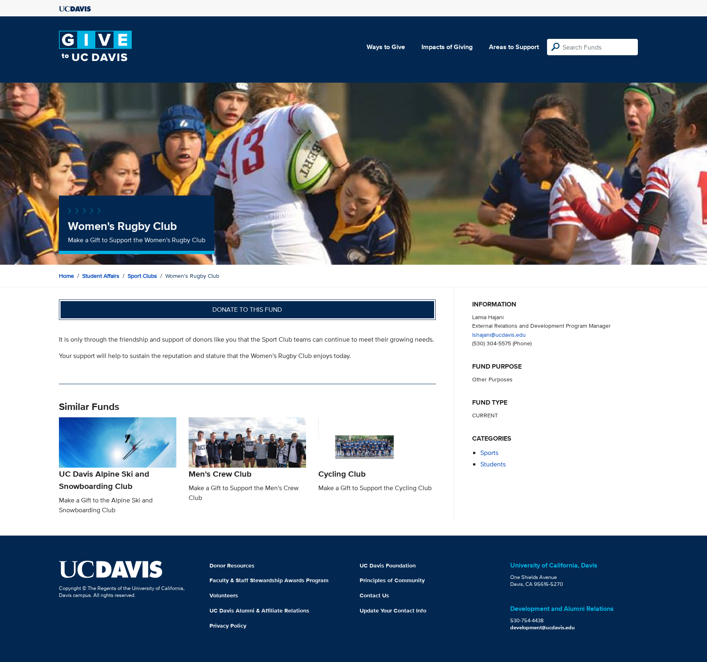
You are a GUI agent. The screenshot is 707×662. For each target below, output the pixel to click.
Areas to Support (514, 47)
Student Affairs (100, 276)
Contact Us (374, 595)
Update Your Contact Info (393, 610)
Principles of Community (392, 580)
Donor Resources (231, 565)
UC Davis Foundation (388, 565)
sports (489, 452)
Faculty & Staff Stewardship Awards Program (269, 580)
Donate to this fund (247, 309)
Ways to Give (386, 47)
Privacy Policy (227, 625)
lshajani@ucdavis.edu (499, 334)
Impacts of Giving (447, 47)
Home (66, 276)
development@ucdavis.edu (542, 627)
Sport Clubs (142, 276)
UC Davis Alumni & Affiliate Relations (259, 610)
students (493, 464)
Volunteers (223, 595)
